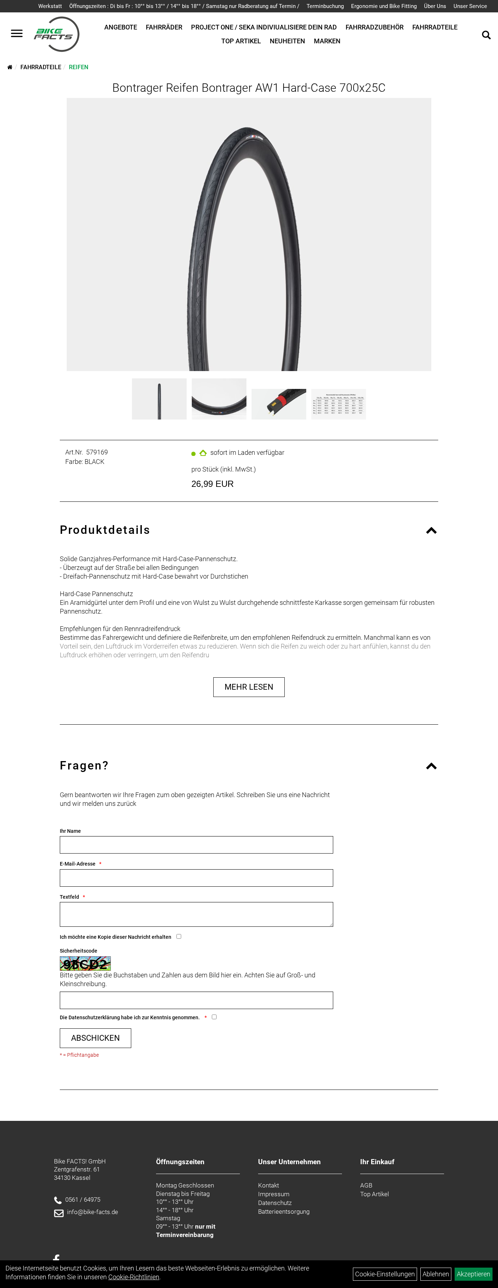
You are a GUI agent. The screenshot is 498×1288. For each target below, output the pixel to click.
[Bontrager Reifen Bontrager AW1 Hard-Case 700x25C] (249, 234)
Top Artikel (241, 41)
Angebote (120, 27)
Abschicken (95, 1038)
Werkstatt (50, 6)
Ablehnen (436, 1274)
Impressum (273, 1194)
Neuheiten (287, 41)
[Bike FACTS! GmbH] (57, 34)
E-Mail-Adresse (78, 864)
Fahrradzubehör (375, 27)
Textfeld (69, 897)
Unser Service (470, 6)
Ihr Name (70, 831)
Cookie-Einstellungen (385, 1274)
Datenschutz (275, 1202)
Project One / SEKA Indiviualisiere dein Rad (264, 27)
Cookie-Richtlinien (133, 1277)
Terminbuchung (325, 6)
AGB (366, 1185)
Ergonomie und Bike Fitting (384, 6)
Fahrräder (164, 27)
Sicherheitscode (78, 951)
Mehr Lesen (249, 687)
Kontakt (268, 1185)
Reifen (78, 67)
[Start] (10, 67)
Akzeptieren (473, 1274)
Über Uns (435, 6)
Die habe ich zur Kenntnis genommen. (130, 1017)
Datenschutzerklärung (94, 1017)
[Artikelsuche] (486, 36)
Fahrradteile (435, 27)
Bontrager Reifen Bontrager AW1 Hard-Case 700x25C (249, 88)
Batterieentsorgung (284, 1211)
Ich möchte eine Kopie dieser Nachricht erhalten (115, 937)
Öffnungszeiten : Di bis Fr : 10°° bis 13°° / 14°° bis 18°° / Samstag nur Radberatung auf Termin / (184, 6)
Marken (327, 41)
